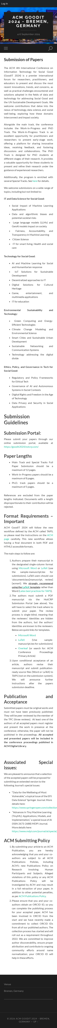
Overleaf (23, 648)
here (34, 180)
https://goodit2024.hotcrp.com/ (21, 446)
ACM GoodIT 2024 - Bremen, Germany (28, 21)
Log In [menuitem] (4, 3)
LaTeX (44, 568)
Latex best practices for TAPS (35, 590)
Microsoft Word (28, 568)
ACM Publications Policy (32, 896)
